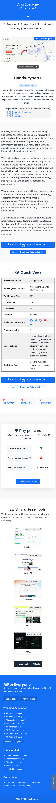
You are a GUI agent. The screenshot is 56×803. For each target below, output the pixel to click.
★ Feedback (53, 782)
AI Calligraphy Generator (20, 112)
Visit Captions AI (32, 581)
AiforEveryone (28, 4)
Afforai (14, 762)
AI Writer (14, 727)
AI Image (14, 713)
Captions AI (28, 599)
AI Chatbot (15, 730)
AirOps (28, 626)
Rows (14, 769)
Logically (15, 759)
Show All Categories (14, 742)
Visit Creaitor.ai (32, 529)
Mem (14, 765)
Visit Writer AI (33, 555)
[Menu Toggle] (28, 15)
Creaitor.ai (28, 547)
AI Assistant (15, 720)
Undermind (16, 755)
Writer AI (28, 573)
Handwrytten (26, 78)
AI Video (14, 717)
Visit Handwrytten (44, 38)
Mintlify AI (28, 652)
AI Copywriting (15, 116)
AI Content (13, 114)
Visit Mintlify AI (33, 634)
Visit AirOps (34, 608)
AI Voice (14, 737)
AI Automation (16, 733)
